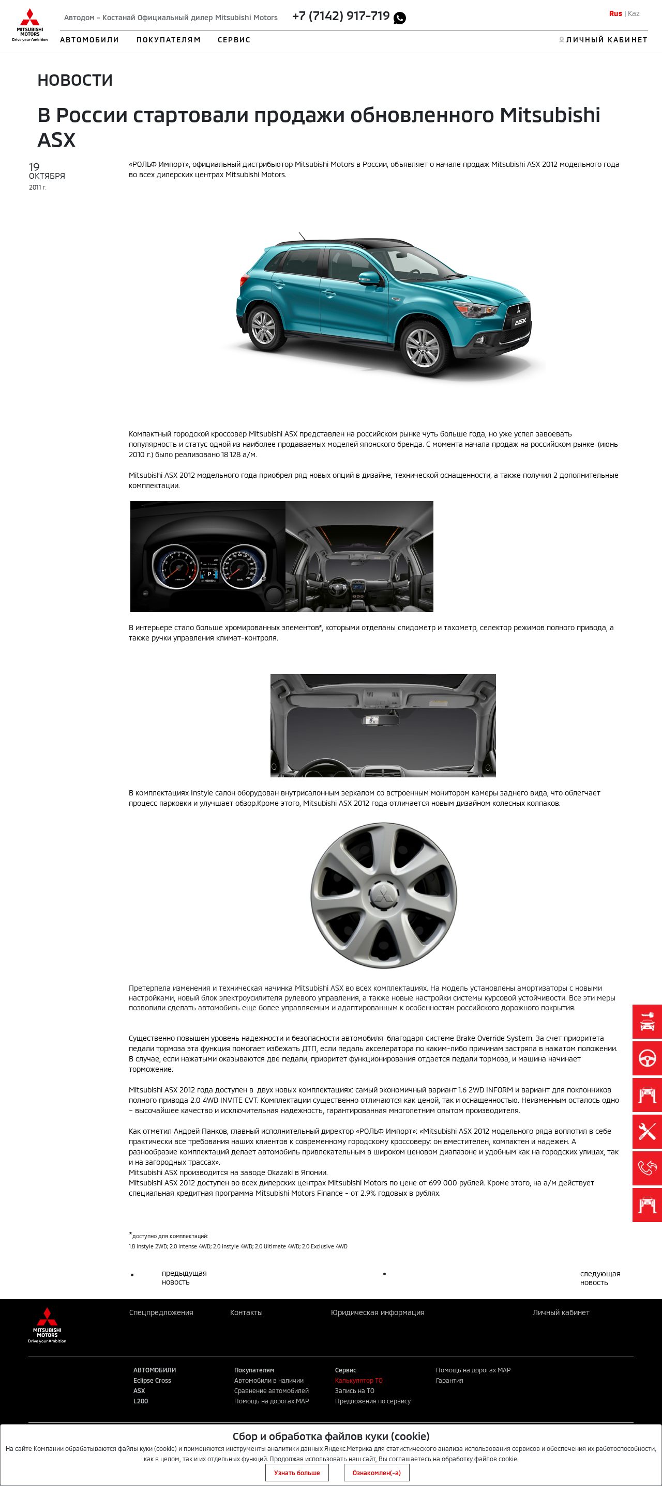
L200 (140, 1400)
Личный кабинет (561, 1312)
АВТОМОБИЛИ (90, 39)
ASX (139, 1390)
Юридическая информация (378, 1312)
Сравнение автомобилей (271, 1390)
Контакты (246, 1312)
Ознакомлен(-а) (377, 1472)
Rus (615, 13)
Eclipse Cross (152, 1380)
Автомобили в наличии (269, 1380)
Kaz (634, 13)
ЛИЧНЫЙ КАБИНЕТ (607, 39)
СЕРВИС (234, 39)
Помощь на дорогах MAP (271, 1400)
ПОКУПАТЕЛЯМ (169, 39)
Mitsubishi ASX (153, 1089)
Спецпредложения (161, 1312)
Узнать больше (297, 1472)
